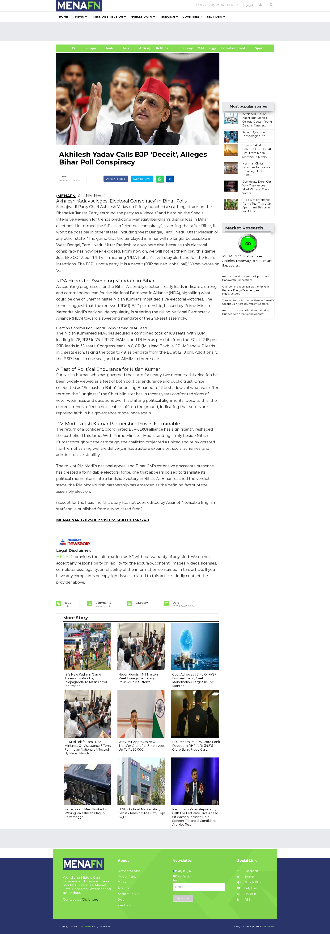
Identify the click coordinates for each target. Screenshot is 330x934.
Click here (90, 899)
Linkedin (250, 894)
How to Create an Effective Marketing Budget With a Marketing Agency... (245, 312)
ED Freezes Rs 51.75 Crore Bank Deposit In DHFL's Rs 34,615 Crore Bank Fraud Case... (196, 745)
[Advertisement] (166, 31)
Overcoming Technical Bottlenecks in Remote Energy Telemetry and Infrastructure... (245, 290)
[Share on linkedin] (170, 179)
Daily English (184, 871)
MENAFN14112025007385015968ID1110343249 (102, 520)
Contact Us (125, 882)
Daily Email (251, 888)
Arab (109, 48)
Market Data (141, 16)
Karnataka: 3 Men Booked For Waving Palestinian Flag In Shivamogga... (87, 813)
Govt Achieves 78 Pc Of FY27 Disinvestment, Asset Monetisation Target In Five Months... (194, 680)
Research (167, 16)
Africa (143, 48)
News (79, 16)
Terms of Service (129, 871)
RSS (247, 899)
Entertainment (227, 48)
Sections (214, 16)
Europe (90, 48)
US (68, 48)
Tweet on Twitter (142, 178)
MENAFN (66, 196)
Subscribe (182, 898)
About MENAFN (129, 894)
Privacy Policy (127, 876)
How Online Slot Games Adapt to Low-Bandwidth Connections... (246, 278)
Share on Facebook (115, 178)
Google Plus (252, 882)
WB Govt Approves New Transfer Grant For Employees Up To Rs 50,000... (141, 745)
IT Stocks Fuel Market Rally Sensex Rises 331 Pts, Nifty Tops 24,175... (141, 813)
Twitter (249, 876)
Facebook (251, 871)
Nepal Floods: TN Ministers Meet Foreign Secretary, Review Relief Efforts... (138, 678)
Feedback (124, 905)
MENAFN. (86, 926)
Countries (191, 16)
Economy (185, 48)
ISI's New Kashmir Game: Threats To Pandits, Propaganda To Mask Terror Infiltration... (86, 680)
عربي (249, 5)
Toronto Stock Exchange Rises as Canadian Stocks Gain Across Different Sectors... (249, 302)
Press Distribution (107, 16)
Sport (257, 48)
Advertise (124, 888)
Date (63, 177)
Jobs (121, 899)
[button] (260, 5)
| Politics (161, 48)
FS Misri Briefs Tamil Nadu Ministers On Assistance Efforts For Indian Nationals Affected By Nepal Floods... (88, 747)
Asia (126, 48)
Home (63, 16)
